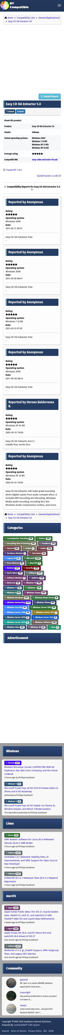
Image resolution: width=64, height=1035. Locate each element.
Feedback (48, 543)
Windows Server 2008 (18, 612)
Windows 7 (33, 588)
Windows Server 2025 (17, 622)
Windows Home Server (45, 598)
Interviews (38, 553)
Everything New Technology (21, 543)
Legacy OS (13, 558)
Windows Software (45, 622)
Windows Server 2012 (46, 612)
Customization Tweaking (19, 538)
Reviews (13, 568)
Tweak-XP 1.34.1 (14, 170)
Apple (13, 908)
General (11, 111)
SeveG (23, 1005)
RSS (45, 1031)
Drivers (44, 538)
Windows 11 (14, 588)
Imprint (5, 1031)
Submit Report (51, 96)
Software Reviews (16, 578)
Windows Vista (15, 627)
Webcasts (13, 583)
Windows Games (35, 593)
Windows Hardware (17, 598)
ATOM (51, 1031)
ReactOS (35, 563)
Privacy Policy (34, 1031)
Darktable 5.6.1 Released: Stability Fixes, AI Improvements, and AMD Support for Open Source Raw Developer (30, 860)
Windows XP (37, 627)
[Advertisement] (32, 58)
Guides (29, 548)
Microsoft (33, 558)
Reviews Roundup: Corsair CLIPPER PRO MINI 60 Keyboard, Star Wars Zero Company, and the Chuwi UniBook (31, 770)
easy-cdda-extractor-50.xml (45, 159)
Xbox (54, 627)
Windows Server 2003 (43, 607)
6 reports (20, 111)
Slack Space (14, 573)
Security (31, 568)
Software (34, 573)
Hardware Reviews (16, 553)
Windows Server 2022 (45, 617)
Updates (37, 578)
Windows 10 (33, 583)
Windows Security (16, 607)
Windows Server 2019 (17, 617)
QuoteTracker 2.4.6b (47, 175)
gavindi (24, 979)
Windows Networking (18, 602)
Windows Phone (45, 602)
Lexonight (25, 992)
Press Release (15, 563)
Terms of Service (18, 1031)
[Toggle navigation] (59, 5)
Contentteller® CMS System (27, 1025)
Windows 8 (13, 593)
